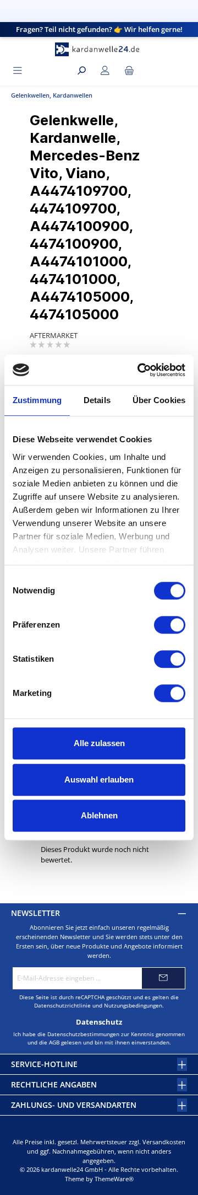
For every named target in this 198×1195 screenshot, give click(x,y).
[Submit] (163, 978)
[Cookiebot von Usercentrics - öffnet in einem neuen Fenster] (139, 370)
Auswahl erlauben (99, 779)
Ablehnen (99, 815)
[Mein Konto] (105, 71)
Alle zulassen (99, 743)
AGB (54, 1042)
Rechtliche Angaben (54, 1084)
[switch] (169, 625)
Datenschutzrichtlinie (62, 1005)
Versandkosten (163, 1142)
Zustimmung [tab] (37, 400)
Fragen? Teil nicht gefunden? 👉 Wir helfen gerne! (99, 29)
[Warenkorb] (129, 71)
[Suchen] (81, 71)
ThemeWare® (114, 1179)
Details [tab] (97, 400)
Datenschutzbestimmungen (83, 1034)
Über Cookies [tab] (159, 400)
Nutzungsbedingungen (133, 1005)
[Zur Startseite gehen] (99, 49)
